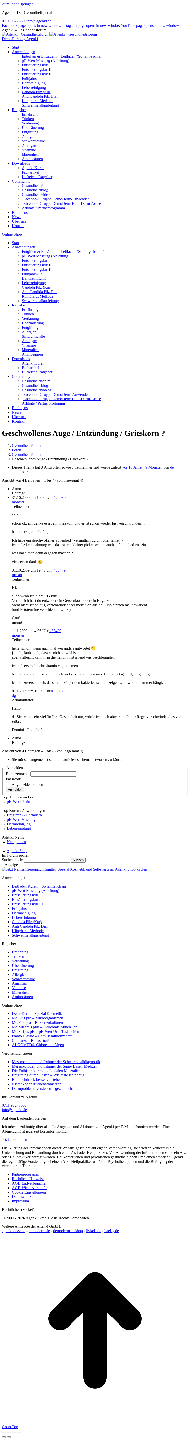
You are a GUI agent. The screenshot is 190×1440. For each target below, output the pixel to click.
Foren (16, 450)
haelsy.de (111, 1231)
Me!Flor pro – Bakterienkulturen (37, 1022)
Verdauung (20, 961)
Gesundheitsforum (26, 445)
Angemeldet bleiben (27, 784)
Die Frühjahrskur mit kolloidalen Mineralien (46, 1071)
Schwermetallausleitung (30, 935)
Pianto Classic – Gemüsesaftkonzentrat (42, 1036)
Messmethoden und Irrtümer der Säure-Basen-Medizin (54, 1066)
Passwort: (14, 779)
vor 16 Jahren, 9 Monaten (142, 467)
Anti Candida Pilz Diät (30, 926)
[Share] (9, 1432)
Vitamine (19, 988)
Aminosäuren (22, 997)
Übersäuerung (23, 965)
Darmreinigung (19, 824)
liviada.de (93, 1231)
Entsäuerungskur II (27, 899)
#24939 (60, 497)
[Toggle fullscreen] (14, 1432)
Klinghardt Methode (28, 931)
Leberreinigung (19, 828)
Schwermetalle (23, 979)
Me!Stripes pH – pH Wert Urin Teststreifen (45, 1031)
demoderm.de (39, 1231)
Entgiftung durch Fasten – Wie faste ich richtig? (49, 1075)
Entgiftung (20, 970)
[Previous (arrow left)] (4, 1437)
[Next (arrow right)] (9, 1437)
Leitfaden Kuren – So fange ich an (39, 886)
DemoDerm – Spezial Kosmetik (37, 1013)
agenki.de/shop (13, 1231)
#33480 (55, 631)
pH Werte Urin (18, 801)
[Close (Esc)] (4, 1432)
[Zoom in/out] (19, 1432)
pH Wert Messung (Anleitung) (35, 891)
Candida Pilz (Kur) (27, 922)
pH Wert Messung (21, 819)
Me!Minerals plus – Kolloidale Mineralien (44, 1027)
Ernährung (20, 952)
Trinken (18, 956)
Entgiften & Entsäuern (24, 815)
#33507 (57, 691)
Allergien (19, 974)
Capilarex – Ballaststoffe (31, 1040)
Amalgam (19, 983)
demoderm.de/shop (68, 1231)
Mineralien (20, 992)
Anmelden (15, 789)
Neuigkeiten (16, 842)
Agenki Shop (17, 851)
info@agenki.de (38, 21)
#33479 (60, 570)
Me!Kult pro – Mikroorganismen (37, 1018)
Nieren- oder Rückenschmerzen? (37, 1084)
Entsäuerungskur (25, 895)
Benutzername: (18, 774)
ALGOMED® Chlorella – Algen (38, 1045)
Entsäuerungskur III (27, 904)
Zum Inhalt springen (18, 4)
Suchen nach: (12, 860)
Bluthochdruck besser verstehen (37, 1079)
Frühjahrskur (22, 908)
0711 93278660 (14, 21)
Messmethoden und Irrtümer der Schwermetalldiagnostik (56, 1062)
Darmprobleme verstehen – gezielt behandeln (47, 1088)
